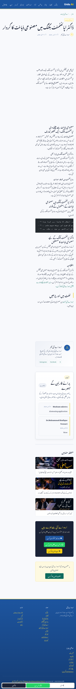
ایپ (11, 4)
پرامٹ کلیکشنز (44, 621)
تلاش (4, 4)
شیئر (61, 685)
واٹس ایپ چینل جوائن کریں (53, 544)
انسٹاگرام (71, 659)
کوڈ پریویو (46, 640)
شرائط (13, 681)
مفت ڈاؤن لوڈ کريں (54, 576)
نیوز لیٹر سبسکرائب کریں (53, 538)
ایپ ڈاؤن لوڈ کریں (53, 551)
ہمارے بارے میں (18, 612)
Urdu (68, 4)
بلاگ (55, 4)
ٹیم (22, 615)
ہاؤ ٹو (45, 4)
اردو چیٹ (45, 637)
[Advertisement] (38, 55)
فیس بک (71, 652)
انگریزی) (67, 671)
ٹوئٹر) (71, 662)
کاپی (13, 685)
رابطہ (21, 624)
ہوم (72, 13)
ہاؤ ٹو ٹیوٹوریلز (45, 618)
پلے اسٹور (71, 668)
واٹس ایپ (37, 685)
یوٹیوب (71, 656)
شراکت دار (20, 618)
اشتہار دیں (20, 621)
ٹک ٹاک (71, 665)
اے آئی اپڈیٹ (64, 13)
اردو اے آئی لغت (68, 301)
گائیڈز (50, 4)
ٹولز (35, 4)
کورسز (16, 4)
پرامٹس (40, 4)
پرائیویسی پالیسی (19, 681)
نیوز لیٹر (22, 4)
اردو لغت (29, 4)
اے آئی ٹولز (45, 624)
